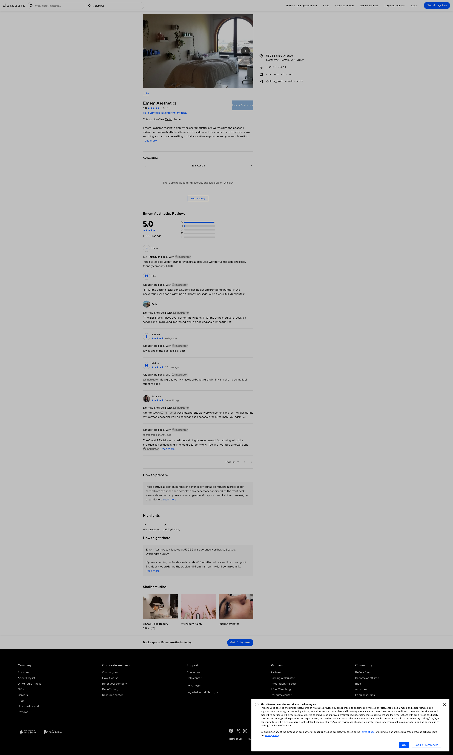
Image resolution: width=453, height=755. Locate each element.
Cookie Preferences (426, 745)
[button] (444, 704)
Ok (404, 745)
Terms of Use (368, 731)
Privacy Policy (272, 735)
